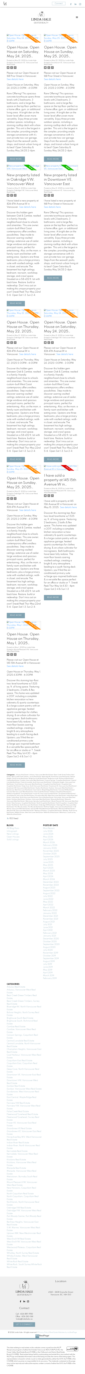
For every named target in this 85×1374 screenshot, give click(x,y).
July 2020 (48, 950)
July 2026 (48, 831)
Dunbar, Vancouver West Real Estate (61, 788)
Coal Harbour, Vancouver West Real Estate (28, 784)
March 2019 (48, 976)
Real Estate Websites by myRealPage (63, 1332)
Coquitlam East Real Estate (52, 784)
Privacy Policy (43, 1332)
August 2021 (49, 922)
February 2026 (50, 845)
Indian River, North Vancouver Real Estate (25, 797)
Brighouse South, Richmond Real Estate (60, 778)
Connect (59, 4)
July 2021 (47, 925)
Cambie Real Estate (13, 780)
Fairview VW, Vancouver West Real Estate (20, 792)
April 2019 (48, 973)
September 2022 (51, 891)
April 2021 (48, 930)
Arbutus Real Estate (22, 774)
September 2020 (51, 944)
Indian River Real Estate (18, 1143)
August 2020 (49, 947)
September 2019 (51, 959)
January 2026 (50, 848)
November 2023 (51, 885)
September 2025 (51, 857)
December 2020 (51, 939)
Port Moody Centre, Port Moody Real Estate (29, 807)
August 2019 (49, 961)
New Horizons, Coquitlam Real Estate (24, 803)
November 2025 (51, 851)
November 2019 (50, 953)
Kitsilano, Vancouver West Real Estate (38, 799)
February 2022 (50, 910)
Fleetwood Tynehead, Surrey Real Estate (20, 793)
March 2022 (49, 908)
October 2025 (50, 854)
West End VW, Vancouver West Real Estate (20, 810)
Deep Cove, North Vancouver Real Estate (35, 786)
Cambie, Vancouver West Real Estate (32, 780)
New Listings (13, 834)
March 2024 (49, 879)
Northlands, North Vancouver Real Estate (25, 805)
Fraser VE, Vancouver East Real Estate (46, 793)
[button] (71, 4)
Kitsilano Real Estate (18, 799)
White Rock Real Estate (51, 812)
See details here (15, 79)
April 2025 (48, 868)
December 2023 (51, 882)
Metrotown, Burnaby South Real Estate (38, 801)
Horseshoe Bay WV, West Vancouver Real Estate (50, 795)
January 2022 (50, 913)
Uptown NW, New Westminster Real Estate (44, 808)
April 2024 (48, 876)
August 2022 (49, 894)
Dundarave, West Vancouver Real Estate (20, 790)
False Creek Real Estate (41, 792)
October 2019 (49, 956)
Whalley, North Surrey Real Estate (23, 1253)
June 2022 (48, 899)
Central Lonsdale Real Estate (20, 1041)
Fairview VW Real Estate (66, 790)
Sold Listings (13, 840)
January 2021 (49, 936)
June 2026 (48, 834)
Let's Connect (24, 1324)
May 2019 (47, 970)
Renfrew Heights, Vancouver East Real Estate (58, 807)
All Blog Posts (13, 828)
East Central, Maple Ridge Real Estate (46, 790)
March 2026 (49, 843)
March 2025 (49, 871)
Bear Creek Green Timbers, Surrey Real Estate (26, 776)
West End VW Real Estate (67, 808)
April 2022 (48, 905)
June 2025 (48, 862)
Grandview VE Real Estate (67, 793)
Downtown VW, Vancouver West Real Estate (21, 788)
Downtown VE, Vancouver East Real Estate (62, 786)
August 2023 (49, 888)
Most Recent (49, 828)
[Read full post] (24, 39)
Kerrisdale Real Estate (46, 797)
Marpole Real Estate (57, 799)
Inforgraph (12, 831)
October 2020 (50, 942)
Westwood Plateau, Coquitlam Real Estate (48, 810)
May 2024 (48, 874)
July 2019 (47, 964)
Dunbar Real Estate (42, 788)
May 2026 (48, 837)
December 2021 (50, 916)
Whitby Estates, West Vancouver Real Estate (29, 812)
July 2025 (48, 859)
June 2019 (48, 967)
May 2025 (48, 865)
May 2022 (48, 902)
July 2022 (48, 896)
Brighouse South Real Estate (38, 778)
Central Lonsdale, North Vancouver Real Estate (36, 782)
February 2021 (50, 933)
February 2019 (50, 978)
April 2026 (48, 840)
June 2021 (48, 927)
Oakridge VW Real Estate (47, 805)
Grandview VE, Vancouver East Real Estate (20, 795)
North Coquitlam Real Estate (46, 803)
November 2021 (50, 919)
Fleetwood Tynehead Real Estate (60, 792)
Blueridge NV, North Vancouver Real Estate (56, 776)
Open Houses (13, 837)
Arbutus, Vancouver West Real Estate (41, 774)
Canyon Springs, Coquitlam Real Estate (58, 780)
